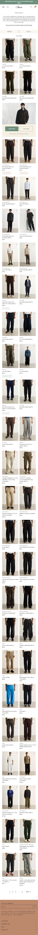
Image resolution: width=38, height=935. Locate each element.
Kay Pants (23, 710)
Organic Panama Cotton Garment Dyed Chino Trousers (10, 478)
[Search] (8, 5)
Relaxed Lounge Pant (8, 611)
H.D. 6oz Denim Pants (26, 338)
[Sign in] (31, 5)
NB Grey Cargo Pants (26, 811)
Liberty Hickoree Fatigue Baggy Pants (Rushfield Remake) (27, 880)
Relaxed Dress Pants (26, 300)
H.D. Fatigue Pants (7, 64)
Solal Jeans (6, 676)
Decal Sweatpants (8, 644)
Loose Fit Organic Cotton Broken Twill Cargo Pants (26, 478)
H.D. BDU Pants (6, 370)
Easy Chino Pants (7, 338)
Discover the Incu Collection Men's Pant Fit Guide (19, 23)
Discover (26, 127)
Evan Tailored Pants (8, 202)
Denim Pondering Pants (27, 644)
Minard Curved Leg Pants (27, 512)
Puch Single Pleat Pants (27, 546)
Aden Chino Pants (7, 743)
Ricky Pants (5, 845)
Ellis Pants (5, 546)
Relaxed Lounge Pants (27, 611)
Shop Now (12, 127)
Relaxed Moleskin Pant (9, 96)
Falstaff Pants (24, 202)
